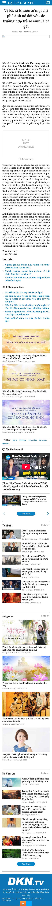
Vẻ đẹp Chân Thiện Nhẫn (10, 653)
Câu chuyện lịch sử (28, 833)
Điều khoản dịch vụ (25, 898)
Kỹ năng (24, 577)
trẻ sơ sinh (33, 440)
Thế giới (24, 784)
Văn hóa (24, 858)
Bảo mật (38, 898)
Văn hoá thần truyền (28, 802)
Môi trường (25, 564)
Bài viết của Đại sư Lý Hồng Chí (12, 361)
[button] (48, 513)
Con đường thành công (29, 539)
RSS (13, 898)
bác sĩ (15, 440)
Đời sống (25, 815)
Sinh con (22, 440)
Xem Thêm (26, 514)
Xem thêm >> (45, 525)
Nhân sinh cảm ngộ (8, 688)
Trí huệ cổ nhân (7, 724)
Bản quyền (6, 900)
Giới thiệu (6, 898)
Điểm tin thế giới (27, 552)
